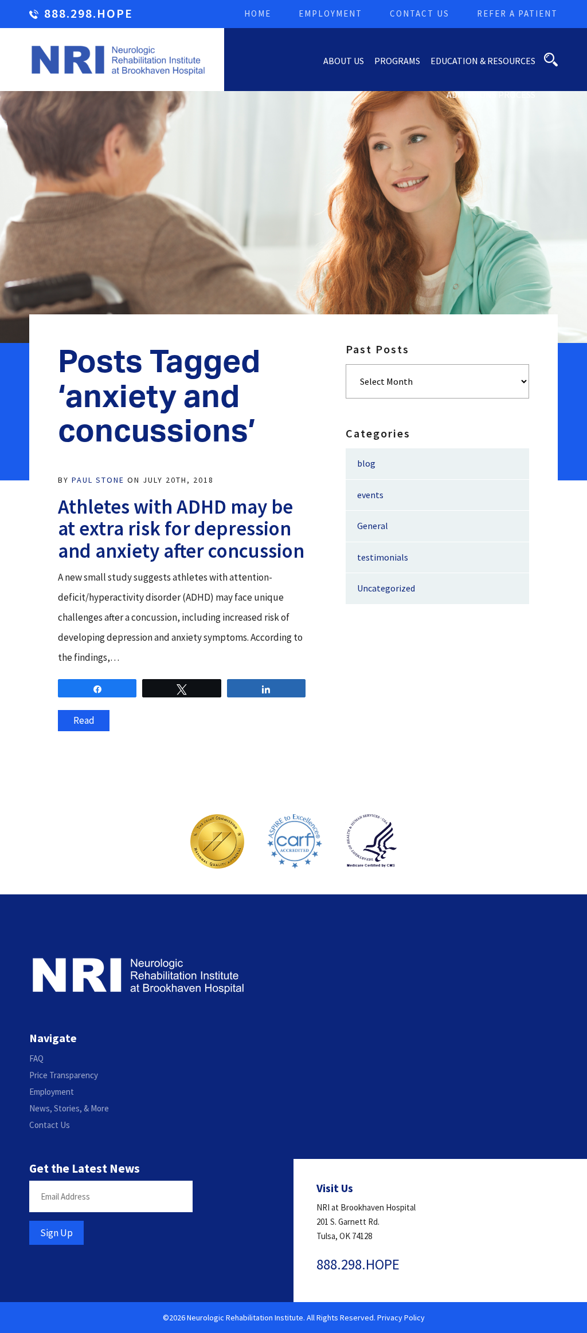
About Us (343, 60)
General (372, 525)
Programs (397, 60)
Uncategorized (386, 588)
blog (366, 463)
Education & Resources (483, 60)
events (370, 494)
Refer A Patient (517, 13)
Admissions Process (491, 94)
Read (84, 720)
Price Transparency (63, 1075)
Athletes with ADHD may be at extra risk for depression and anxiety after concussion (181, 528)
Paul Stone (98, 480)
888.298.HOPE (88, 14)
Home (257, 13)
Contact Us (419, 13)
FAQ (36, 1058)
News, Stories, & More (69, 1108)
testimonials (382, 557)
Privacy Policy (401, 1317)
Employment (330, 13)
